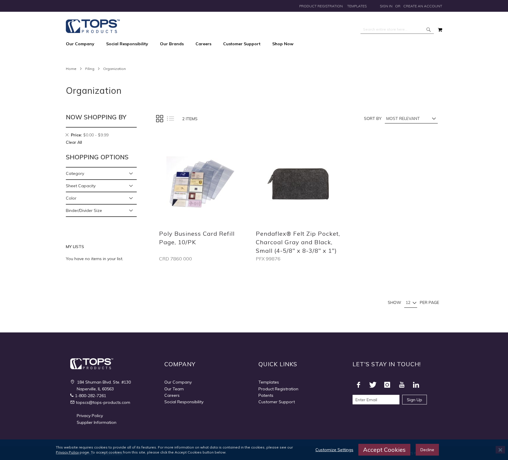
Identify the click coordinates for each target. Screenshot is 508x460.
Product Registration (321, 6)
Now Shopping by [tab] (96, 117)
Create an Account (422, 6)
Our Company (178, 382)
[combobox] (397, 29)
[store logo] (93, 26)
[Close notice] (500, 450)
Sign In (386, 6)
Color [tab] (71, 198)
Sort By (373, 118)
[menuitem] (83, 44)
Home (71, 68)
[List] (170, 118)
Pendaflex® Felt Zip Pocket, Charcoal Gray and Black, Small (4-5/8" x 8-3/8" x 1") (298, 242)
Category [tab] (75, 173)
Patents (265, 395)
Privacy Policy (90, 415)
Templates (357, 6)
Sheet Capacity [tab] (81, 185)
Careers (172, 395)
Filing (89, 68)
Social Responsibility (183, 401)
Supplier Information (96, 422)
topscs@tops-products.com (103, 402)
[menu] (254, 44)
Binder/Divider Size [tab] (84, 210)
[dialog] (254, 449)
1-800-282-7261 (90, 395)
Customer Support (276, 401)
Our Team (174, 389)
